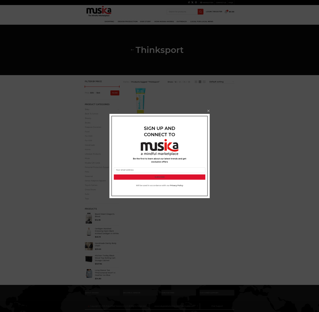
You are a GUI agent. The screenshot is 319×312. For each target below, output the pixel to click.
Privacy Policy (176, 185)
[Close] (208, 111)
